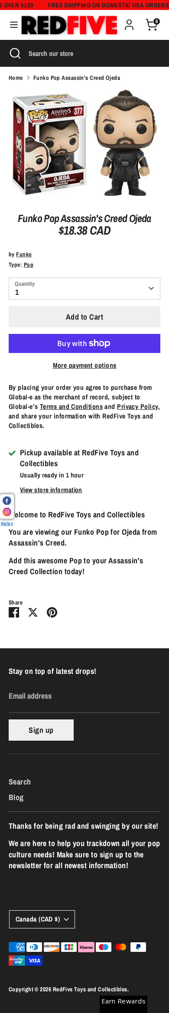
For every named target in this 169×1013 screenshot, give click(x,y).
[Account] (129, 21)
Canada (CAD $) (38, 919)
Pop (28, 264)
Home (16, 78)
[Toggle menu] (10, 25)
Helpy (7, 523)
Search (20, 781)
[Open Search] (14, 53)
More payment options (85, 365)
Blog (16, 797)
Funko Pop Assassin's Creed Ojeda (76, 78)
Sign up (41, 730)
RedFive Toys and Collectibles (90, 989)
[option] (84, 144)
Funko (24, 254)
